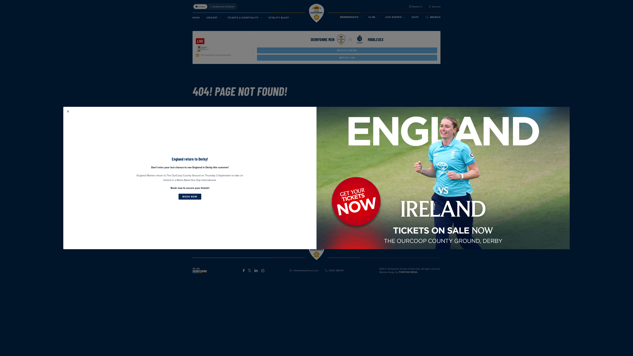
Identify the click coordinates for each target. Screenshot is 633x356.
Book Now (189, 196)
